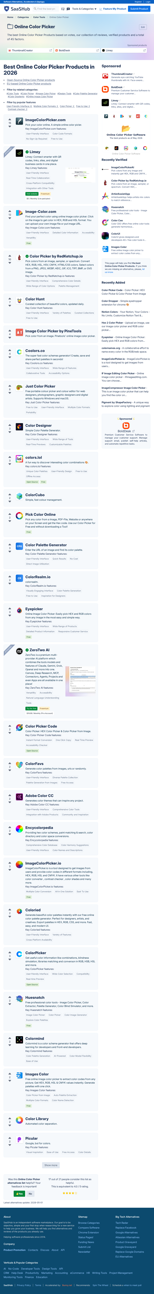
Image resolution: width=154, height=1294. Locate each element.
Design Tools (49, 1268)
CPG (19, 546)
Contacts (33, 1249)
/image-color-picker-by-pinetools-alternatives (32, 327)
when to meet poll (132, 1285)
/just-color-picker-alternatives (23, 382)
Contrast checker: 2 (17, 109)
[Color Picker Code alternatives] (19, 727)
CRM (6, 1272)
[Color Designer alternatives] (19, 426)
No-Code (13, 1268)
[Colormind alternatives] (19, 1039)
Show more (51, 1165)
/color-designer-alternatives (21, 421)
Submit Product (139, 8)
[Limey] (19, 153)
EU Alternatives (124, 1256)
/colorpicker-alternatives (20, 949)
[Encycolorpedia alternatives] (19, 829)
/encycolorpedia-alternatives (22, 824)
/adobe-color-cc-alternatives (22, 792)
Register (138, 2)
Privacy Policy (24, 1285)
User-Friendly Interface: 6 (19, 106)
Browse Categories (89, 1222)
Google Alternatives (127, 1232)
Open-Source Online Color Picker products (31, 79)
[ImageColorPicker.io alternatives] (19, 864)
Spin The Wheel (100, 1285)
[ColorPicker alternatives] (19, 954)
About (55, 1249)
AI (5, 1268)
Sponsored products (137, 45)
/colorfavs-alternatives (19, 760)
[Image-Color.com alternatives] (19, 212)
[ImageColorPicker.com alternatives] (19, 121)
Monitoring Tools (13, 1277)
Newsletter (84, 1251)
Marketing (47, 1272)
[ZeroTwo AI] (19, 651)
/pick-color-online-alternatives (23, 510)
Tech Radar (122, 1222)
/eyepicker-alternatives (19, 605)
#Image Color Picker (46, 93)
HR (88, 1272)
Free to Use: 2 (83, 106)
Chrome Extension (88, 1232)
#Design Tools (64, 93)
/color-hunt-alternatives (19, 295)
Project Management (120, 1272)
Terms (38, 1285)
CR (19, 578)
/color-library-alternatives (20, 1115)
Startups (41, 2)
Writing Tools (99, 1272)
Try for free (31, 708)
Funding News (86, 1242)
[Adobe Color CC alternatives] (19, 797)
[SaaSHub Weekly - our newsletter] (63, 9)
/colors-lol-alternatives (19, 453)
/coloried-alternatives (18, 906)
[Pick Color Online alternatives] (19, 515)
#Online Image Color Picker (39, 96)
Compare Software (88, 1227)
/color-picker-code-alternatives (24, 722)
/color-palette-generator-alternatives (26, 541)
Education (41, 1277)
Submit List (84, 1246)
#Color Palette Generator (85, 93)
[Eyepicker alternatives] (19, 610)
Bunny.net (67, 1285)
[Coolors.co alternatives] (19, 352)
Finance (29, 1277)
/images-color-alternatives (21, 1070)
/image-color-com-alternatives (23, 208)
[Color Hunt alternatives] (19, 300)
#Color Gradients (16, 96)
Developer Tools (30, 1268)
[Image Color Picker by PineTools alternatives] (19, 332)
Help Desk (17, 1272)
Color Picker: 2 (67, 106)
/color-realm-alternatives (20, 573)
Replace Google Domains (130, 1251)
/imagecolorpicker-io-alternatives (25, 859)
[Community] (68, 9)
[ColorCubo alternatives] (19, 496)
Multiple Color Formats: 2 (46, 106)
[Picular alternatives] (19, 1139)
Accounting (61, 1272)
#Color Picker (27, 93)
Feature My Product (114, 8)
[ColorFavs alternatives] (19, 765)
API (63, 1249)
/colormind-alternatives (19, 1034)
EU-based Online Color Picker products (29, 83)
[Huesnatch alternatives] (19, 998)
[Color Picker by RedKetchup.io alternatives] (19, 257)
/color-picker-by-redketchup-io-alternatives (30, 252)
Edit (143, 27)
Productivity (32, 1272)
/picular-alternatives (17, 1134)
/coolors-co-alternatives (20, 347)
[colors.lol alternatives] (19, 458)
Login (148, 2)
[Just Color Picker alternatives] (19, 387)
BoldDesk (125, 431)
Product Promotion (15, 1249)
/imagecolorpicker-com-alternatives (26, 116)
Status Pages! (85, 1237)
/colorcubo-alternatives (19, 491)
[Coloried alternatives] (19, 911)
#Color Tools (13, 93)
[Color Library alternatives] (19, 1120)
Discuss (44, 1249)
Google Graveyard (126, 1246)
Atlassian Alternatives (127, 1237)
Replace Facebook (126, 1227)
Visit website (32, 194)
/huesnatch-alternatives (19, 993)
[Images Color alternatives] (19, 1075)
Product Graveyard (126, 1242)
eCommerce (77, 1272)
